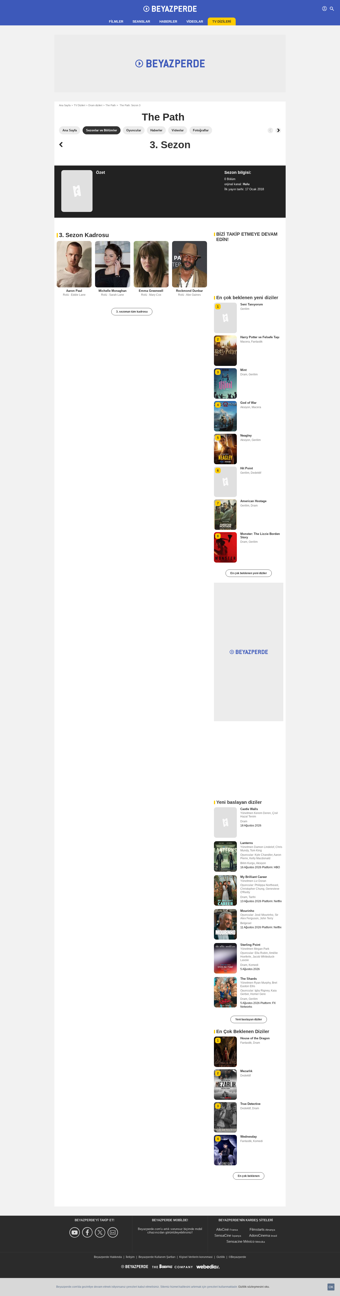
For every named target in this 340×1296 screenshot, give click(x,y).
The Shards (248, 978)
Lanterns (246, 843)
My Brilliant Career (253, 877)
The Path (110, 105)
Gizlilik (220, 1257)
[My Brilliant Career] (225, 890)
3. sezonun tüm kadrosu (132, 311)
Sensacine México (240, 1241)
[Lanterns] (225, 856)
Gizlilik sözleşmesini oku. (254, 1286)
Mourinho (247, 911)
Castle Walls (249, 809)
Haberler (168, 21)
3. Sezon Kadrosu (84, 235)
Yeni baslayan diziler (248, 1019)
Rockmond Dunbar (189, 290)
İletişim (130, 1257)
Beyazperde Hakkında (108, 1257)
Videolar (194, 21)
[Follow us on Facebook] (88, 1232)
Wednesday (248, 1136)
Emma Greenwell (151, 290)
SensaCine (222, 1235)
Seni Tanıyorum (251, 304)
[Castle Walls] (225, 822)
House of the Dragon (255, 1038)
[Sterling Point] (225, 958)
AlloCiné (222, 1229)
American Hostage (253, 501)
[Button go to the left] (270, 130)
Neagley (246, 435)
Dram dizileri (95, 105)
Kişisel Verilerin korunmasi (196, 1257)
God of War (248, 402)
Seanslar (141, 21)
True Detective (250, 1104)
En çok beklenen (249, 1176)
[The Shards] (225, 992)
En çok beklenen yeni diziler (248, 573)
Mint (243, 370)
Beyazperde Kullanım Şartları (157, 1257)
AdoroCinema (259, 1235)
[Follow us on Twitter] (101, 1232)
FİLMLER (116, 21)
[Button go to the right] (278, 130)
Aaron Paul (74, 290)
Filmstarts (257, 1229)
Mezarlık (246, 1071)
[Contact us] (113, 1232)
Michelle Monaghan (113, 290)
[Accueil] (170, 9)
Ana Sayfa (65, 105)
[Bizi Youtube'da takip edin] (75, 1232)
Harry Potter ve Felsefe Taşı (259, 337)
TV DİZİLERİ (221, 21)
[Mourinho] (225, 924)
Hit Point (246, 468)
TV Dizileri (79, 105)
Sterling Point (250, 944)
